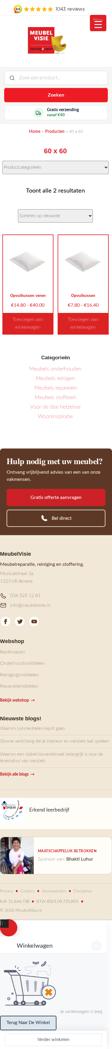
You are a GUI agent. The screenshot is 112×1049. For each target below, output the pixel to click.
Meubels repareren (55, 388)
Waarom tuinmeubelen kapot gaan (32, 728)
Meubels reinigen (55, 378)
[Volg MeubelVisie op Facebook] (5, 621)
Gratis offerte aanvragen (56, 497)
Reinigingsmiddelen (19, 674)
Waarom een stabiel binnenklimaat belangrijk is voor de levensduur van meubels (51, 757)
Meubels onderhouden (55, 369)
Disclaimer (82, 891)
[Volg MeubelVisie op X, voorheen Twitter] (19, 621)
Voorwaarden (54, 891)
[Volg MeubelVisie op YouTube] (34, 621)
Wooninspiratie (55, 416)
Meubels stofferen (55, 397)
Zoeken (56, 95)
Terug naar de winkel (28, 1022)
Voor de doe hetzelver (55, 407)
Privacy (6, 891)
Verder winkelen (53, 1039)
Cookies (27, 891)
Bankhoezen (12, 652)
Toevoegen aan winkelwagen (28, 323)
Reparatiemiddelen (19, 686)
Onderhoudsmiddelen (22, 663)
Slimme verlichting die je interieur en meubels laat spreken (54, 741)
